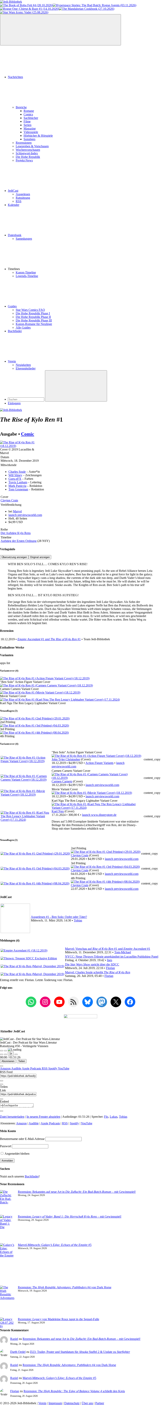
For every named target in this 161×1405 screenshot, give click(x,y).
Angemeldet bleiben (16, 1153)
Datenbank (14, 235)
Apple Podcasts (32, 1068)
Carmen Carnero (62, 781)
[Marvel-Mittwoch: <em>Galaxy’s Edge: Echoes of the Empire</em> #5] (7, 1264)
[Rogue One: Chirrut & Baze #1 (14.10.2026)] (29, 8)
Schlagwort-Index (27, 153)
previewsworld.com (25, 515)
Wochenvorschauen (28, 149)
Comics (28, 114)
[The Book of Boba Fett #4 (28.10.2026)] (26, 5)
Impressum (55, 1403)
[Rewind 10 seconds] (5, 1054)
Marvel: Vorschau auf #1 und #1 (107, 948)
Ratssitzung (23, 197)
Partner (99, 1403)
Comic (27, 434)
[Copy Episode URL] (1, 1099)
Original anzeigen (40, 557)
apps (3, 663)
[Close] (1, 1066)
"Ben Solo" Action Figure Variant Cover (25, 682)
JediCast (13, 190)
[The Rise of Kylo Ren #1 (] (96, 755)
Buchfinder (15, 331)
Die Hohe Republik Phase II (33, 317)
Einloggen (14, 403)
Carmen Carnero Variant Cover (19, 689)
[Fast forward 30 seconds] (16, 1054)
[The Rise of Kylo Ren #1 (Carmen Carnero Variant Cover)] (46, 685)
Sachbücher (31, 118)
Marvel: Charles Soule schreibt (97, 972)
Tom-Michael (122, 952)
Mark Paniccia (17, 485)
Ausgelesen (23, 194)
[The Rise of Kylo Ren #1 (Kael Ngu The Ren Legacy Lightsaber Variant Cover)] (60, 699)
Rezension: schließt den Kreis (74, 1391)
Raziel (14, 1339)
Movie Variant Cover (13, 696)
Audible (16, 1068)
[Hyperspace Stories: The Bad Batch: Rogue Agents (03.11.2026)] (94, 5)
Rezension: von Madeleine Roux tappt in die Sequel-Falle (58, 1319)
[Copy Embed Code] (1, 1111)
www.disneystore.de (99, 814)
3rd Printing (7, 729)
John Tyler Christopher (66, 759)
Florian (110, 968)
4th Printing (7, 736)
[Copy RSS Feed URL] (1, 1080)
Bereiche (21, 107)
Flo (106, 1116)
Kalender (13, 204)
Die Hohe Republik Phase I (33, 313)
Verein (12, 361)
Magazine (30, 128)
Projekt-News (24, 160)
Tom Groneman (18, 489)
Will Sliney (15, 475)
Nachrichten (15, 77)
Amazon (5, 1068)
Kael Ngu (58, 811)
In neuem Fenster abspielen (43, 1116)
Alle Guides (23, 327)
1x (10, 1053)
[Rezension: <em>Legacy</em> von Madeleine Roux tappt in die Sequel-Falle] (7, 1322)
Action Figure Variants (99, 763)
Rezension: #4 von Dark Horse (64, 1287)
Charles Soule (17, 471)
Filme (27, 121)
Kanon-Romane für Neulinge (34, 324)
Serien (27, 125)
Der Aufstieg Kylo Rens (16, 533)
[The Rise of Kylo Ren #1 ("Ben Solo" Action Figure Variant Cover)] (45, 678)
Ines (109, 960)
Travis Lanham (17, 482)
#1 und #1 (49, 639)
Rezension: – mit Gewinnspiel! (69, 1216)
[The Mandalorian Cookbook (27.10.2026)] (86, 8)
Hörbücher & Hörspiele (38, 135)
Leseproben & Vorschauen (32, 146)
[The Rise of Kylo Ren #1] (19, 446)
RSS (18, 201)
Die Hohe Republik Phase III (34, 320)
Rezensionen (24, 142)
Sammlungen (24, 238)
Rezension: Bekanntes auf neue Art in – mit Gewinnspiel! (77, 1191)
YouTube (63, 1068)
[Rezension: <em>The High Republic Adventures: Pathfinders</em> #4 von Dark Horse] (7, 1301)
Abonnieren (8, 1061)
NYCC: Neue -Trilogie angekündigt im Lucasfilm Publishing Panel (111, 956)
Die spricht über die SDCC (92, 964)
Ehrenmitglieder (26, 368)
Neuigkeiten (23, 365)
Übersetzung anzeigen (14, 557)
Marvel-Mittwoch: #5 (54, 1245)
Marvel (17, 511)
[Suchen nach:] (26, 399)
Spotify (53, 1068)
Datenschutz (72, 1403)
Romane (29, 110)
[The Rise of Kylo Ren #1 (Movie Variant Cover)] (40, 692)
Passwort (5, 1146)
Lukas (113, 1116)
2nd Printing (7, 722)
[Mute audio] (1, 1054)
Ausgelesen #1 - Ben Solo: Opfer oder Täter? (59, 917)
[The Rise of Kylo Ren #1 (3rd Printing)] (34, 725)
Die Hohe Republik (28, 156)
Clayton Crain (9, 500)
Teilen (21, 1061)
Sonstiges (29, 139)
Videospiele (31, 132)
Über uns (87, 1403)
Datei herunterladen (12, 1116)
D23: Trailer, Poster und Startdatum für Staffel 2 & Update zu (80, 1351)
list (8, 663)
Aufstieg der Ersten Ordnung (19, 541)
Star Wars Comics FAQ (30, 309)
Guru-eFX (14, 478)
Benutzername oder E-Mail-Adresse (22, 1139)
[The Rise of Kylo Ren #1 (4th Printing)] (34, 732)
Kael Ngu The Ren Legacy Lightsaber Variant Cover (33, 703)
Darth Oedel (18, 1351)
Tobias (78, 920)
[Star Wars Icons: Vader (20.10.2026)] (24, 12)
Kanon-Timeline (26, 272)
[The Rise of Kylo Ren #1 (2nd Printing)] (35, 718)
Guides (12, 306)
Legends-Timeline (27, 276)
